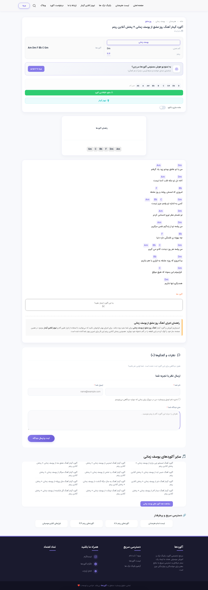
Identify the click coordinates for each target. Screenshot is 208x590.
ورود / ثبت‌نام (135, 555)
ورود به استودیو (36, 68)
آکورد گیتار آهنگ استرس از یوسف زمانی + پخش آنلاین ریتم (105, 465)
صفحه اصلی (138, 5)
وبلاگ (43, 5)
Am (118, 149)
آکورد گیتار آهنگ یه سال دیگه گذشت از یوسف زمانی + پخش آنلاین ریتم (104, 483)
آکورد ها (179, 294)
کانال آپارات (87, 571)
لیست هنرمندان (122, 5)
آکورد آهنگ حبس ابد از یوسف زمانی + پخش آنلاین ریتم (152, 474)
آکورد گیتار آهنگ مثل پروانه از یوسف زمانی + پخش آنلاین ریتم (56, 483)
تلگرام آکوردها (86, 564)
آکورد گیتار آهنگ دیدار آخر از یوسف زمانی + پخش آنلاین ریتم (152, 492)
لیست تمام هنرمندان (156, 523)
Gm (90, 149)
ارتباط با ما (72, 5)
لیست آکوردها (135, 561)
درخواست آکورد (56, 5)
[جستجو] (34, 5)
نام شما (176, 385)
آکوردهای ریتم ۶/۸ (121, 523)
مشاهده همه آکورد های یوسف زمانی (156, 503)
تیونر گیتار (102, 100)
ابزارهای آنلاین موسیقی (51, 523)
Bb (100, 149)
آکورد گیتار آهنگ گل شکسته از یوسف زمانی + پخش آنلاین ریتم (56, 492)
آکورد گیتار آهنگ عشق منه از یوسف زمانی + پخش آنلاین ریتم (57, 465)
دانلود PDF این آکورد (103, 92)
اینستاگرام (88, 556)
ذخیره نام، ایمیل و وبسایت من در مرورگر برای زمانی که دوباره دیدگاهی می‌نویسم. (146, 399)
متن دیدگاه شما (173, 407)
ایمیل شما (98, 385)
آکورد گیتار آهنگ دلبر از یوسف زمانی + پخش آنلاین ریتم (152, 483)
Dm (111, 149)
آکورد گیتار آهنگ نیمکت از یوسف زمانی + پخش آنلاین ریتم (105, 492)
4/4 (108, 54)
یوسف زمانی (143, 42)
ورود (24, 5)
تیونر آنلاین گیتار (88, 5)
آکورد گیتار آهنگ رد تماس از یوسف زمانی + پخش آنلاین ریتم (105, 474)
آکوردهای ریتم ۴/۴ (86, 523)
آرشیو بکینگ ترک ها (133, 566)
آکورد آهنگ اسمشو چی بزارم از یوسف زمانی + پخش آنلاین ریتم (154, 465)
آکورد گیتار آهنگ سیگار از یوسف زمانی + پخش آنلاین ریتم (58, 474)
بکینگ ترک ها (105, 5)
